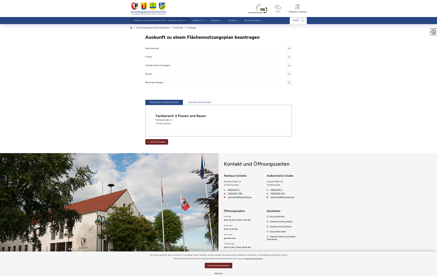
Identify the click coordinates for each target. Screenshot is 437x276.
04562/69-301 (277, 193)
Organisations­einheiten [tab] (164, 102)
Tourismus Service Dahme (280, 226)
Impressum (218, 273)
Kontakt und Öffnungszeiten (257, 164)
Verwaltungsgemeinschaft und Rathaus (152, 27)
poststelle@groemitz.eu (240, 197)
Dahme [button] (215, 20)
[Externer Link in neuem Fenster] (257, 8)
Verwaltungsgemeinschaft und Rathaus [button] (158, 20)
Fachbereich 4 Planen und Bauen (181, 116)
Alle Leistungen (158, 142)
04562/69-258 (235, 193)
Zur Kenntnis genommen (218, 265)
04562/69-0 (234, 189)
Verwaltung (178, 27)
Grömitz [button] (197, 20)
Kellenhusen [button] (252, 20)
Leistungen (191, 27)
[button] (433, 31)
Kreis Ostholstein (277, 216)
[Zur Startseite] (131, 27)
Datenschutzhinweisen (254, 259)
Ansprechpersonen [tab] (199, 102)
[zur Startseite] (148, 8)
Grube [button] (231, 20)
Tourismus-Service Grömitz (281, 221)
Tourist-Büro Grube (277, 231)
